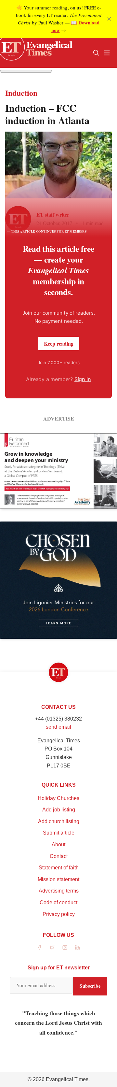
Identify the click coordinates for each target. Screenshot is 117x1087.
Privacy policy (59, 914)
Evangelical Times (67, 1079)
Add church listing (58, 821)
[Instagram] (65, 947)
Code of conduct (58, 902)
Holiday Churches (58, 798)
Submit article (58, 833)
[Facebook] (39, 947)
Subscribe (90, 985)
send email (58, 727)
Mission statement (58, 879)
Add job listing (58, 809)
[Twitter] (52, 947)
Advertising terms (59, 891)
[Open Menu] (106, 53)
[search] (96, 53)
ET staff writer (52, 214)
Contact (59, 856)
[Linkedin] (77, 947)
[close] (109, 19)
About (58, 844)
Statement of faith (59, 867)
